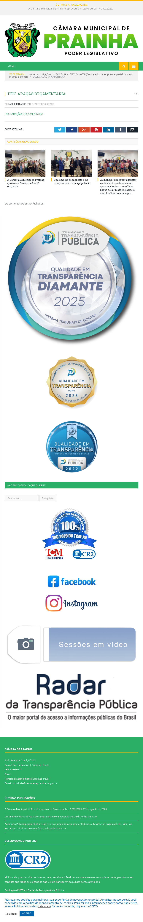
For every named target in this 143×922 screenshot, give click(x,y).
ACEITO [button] (26, 913)
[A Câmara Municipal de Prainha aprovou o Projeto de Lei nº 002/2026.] (25, 163)
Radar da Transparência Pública (46, 890)
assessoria (91, 877)
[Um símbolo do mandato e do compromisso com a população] (71, 163)
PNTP (20, 890)
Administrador (17, 104)
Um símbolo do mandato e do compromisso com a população (71, 8)
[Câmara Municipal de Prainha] (71, 39)
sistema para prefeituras (50, 877)
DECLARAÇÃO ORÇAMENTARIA (24, 114)
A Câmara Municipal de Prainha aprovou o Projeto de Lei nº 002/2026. (25, 183)
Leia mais (44, 906)
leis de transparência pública (64, 881)
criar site (27, 877)
